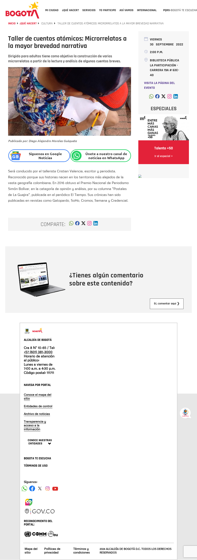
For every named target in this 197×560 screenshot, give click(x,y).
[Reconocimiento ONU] (28, 533)
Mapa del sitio (31, 550)
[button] (71, 224)
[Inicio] (22, 10)
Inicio (12, 23)
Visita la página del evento (159, 85)
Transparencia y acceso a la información (35, 425)
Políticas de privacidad (52, 550)
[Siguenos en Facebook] (24, 488)
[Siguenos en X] (40, 488)
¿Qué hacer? (28, 23)
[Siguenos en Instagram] (47, 488)
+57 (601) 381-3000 (38, 352)
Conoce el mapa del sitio (37, 396)
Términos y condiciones (81, 550)
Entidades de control (38, 406)
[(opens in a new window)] (89, 224)
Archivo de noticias (37, 414)
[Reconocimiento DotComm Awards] (39, 533)
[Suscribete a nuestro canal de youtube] (55, 488)
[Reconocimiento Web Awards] (52, 533)
